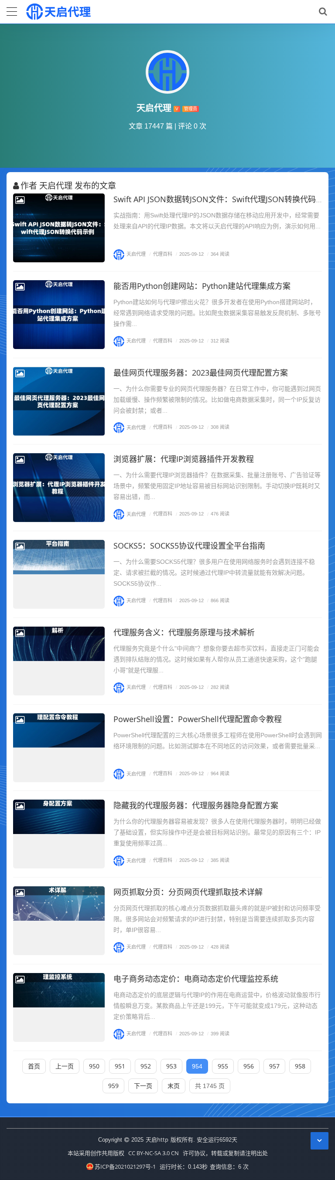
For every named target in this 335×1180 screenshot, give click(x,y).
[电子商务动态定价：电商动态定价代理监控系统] (59, 1007)
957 (274, 1066)
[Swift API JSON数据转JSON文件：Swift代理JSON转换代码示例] (59, 227)
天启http (157, 1139)
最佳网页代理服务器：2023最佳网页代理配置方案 (200, 372)
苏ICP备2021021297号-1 (125, 1166)
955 (223, 1066)
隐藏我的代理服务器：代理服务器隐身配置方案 (195, 805)
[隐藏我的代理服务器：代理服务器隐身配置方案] (59, 834)
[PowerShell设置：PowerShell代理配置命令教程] (59, 747)
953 (171, 1066)
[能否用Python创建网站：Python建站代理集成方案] (59, 314)
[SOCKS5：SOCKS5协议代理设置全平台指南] (59, 574)
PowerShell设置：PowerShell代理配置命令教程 (197, 719)
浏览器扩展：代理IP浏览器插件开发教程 (183, 459)
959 (113, 1086)
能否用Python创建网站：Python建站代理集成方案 (202, 286)
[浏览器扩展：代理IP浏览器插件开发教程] (59, 487)
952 (145, 1066)
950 (94, 1066)
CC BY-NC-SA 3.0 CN (153, 1153)
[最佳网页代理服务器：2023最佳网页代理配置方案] (59, 401)
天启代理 (136, 254)
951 (120, 1066)
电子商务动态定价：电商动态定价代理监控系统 (195, 978)
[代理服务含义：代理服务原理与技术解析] (59, 661)
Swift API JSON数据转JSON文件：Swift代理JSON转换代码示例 (222, 199)
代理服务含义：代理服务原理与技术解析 (184, 632)
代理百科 (160, 254)
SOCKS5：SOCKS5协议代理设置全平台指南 (189, 545)
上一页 (64, 1066)
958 (300, 1066)
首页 (34, 1066)
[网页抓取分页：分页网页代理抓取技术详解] (59, 920)
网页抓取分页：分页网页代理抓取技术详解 (188, 892)
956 (248, 1066)
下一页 (143, 1086)
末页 (174, 1086)
